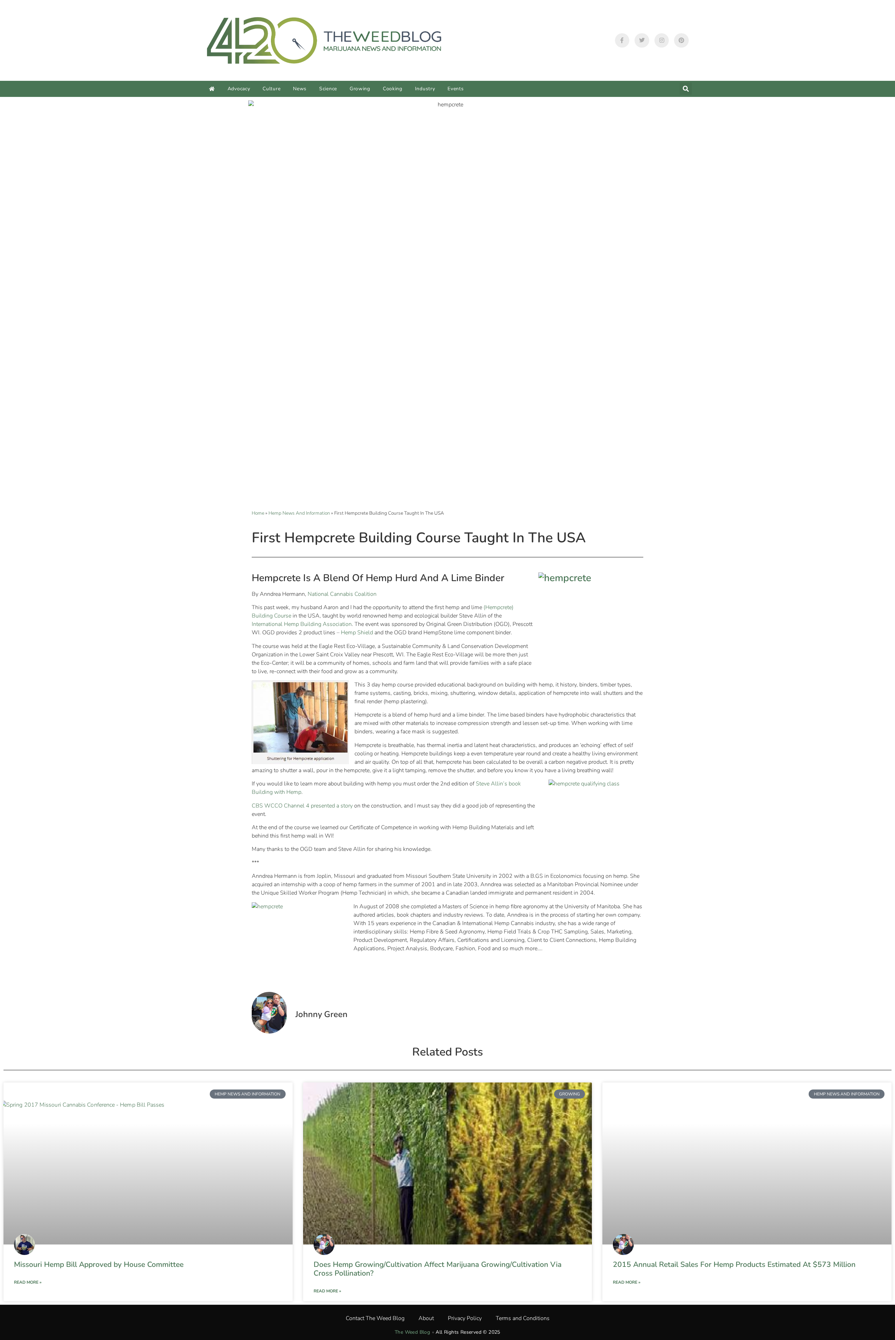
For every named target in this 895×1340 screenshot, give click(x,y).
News (300, 88)
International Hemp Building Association (302, 624)
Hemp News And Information (299, 513)
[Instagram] (661, 40)
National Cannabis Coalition (342, 594)
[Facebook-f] (622, 40)
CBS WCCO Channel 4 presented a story (302, 806)
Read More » (28, 1282)
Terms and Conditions (523, 1318)
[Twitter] (642, 40)
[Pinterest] (681, 40)
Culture (271, 88)
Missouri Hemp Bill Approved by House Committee (99, 1264)
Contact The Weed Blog (375, 1318)
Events (456, 88)
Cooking (392, 88)
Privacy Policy (465, 1318)
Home (258, 513)
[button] (686, 89)
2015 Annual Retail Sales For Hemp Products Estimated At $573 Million (734, 1264)
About (426, 1318)
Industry (425, 88)
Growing (360, 88)
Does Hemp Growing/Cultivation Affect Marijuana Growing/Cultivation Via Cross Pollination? (437, 1269)
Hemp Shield (357, 632)
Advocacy (239, 88)
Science (328, 88)
